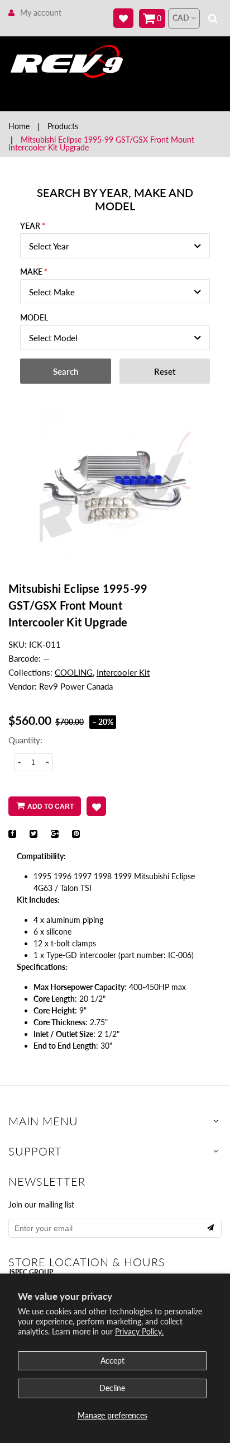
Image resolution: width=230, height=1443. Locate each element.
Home (19, 126)
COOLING (74, 672)
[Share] (12, 834)
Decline (112, 1388)
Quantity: (25, 740)
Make (31, 271)
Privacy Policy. (139, 1331)
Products (62, 126)
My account (40, 12)
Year (30, 225)
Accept (112, 1360)
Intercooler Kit (123, 672)
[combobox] (115, 245)
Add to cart (50, 806)
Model (34, 317)
